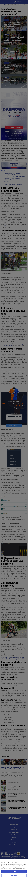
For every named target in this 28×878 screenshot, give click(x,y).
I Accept (14, 871)
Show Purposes (14, 875)
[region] (14, 868)
